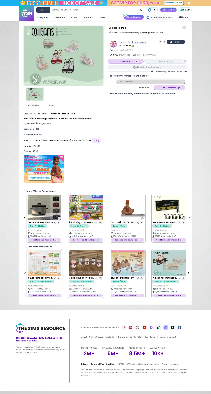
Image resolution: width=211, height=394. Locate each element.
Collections (59, 17)
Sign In (186, 9)
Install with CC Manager (149, 67)
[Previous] (25, 217)
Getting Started (96, 337)
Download (125, 61)
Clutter (160, 32)
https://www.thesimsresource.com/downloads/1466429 (63, 140)
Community (89, 17)
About (84, 337)
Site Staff (138, 337)
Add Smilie (144, 87)
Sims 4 (115, 32)
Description (33, 105)
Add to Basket (166, 61)
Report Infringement (166, 337)
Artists (74, 17)
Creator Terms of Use (63, 113)
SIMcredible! (125, 45)
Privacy (85, 364)
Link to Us (110, 337)
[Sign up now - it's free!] (44, 169)
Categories (42, 17)
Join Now (170, 9)
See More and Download (42, 240)
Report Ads (150, 337)
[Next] (189, 217)
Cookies (110, 364)
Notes (52, 105)
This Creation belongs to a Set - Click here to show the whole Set (58, 118)
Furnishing (144, 32)
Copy (96, 140)
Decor (152, 32)
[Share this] (164, 42)
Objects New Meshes (129, 32)
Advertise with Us (124, 337)
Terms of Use (97, 364)
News (102, 17)
